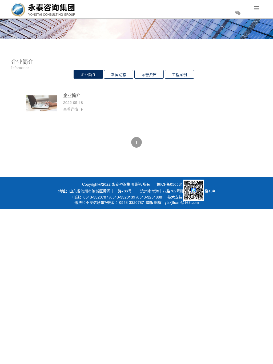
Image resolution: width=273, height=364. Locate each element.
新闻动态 (118, 74)
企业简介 (88, 74)
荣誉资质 (149, 74)
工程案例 (179, 74)
